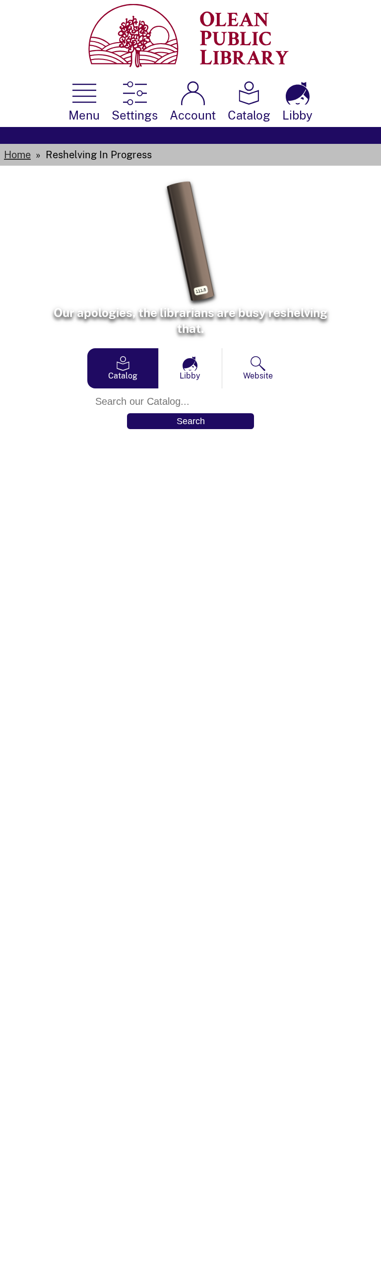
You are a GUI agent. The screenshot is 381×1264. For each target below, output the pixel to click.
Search (191, 421)
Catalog (122, 375)
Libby (190, 375)
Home (17, 155)
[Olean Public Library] (188, 64)
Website (258, 375)
